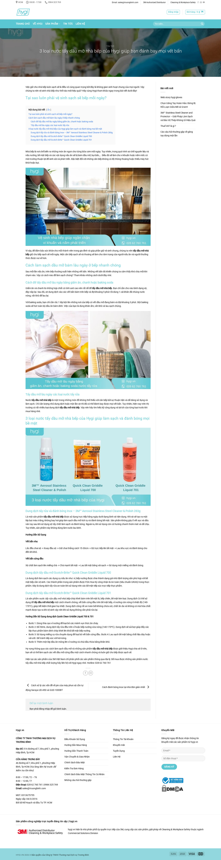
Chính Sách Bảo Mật (74, 762)
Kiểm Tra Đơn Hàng (74, 768)
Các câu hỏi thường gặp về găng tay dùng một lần (176, 134)
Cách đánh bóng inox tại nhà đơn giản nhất (124, 687)
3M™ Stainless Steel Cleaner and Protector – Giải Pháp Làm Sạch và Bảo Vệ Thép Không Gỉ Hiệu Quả (177, 116)
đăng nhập (44, 709)
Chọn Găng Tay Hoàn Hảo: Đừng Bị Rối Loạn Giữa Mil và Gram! (177, 105)
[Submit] (201, 24)
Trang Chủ (23, 23)
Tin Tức (68, 23)
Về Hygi (37, 23)
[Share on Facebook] (85, 673)
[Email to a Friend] (90, 673)
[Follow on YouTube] (204, 2)
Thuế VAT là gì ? (168, 126)
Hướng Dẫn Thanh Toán (76, 751)
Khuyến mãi (119, 745)
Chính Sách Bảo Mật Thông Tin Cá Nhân (84, 774)
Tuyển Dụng (119, 751)
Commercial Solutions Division (83, 833)
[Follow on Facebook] (198, 2)
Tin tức (110, 46)
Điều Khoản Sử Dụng (74, 739)
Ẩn (48, 110)
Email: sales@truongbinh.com (125, 2)
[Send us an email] (201, 2)
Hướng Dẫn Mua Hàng (75, 745)
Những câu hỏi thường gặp (77, 780)
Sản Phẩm (51, 23)
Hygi (74, 663)
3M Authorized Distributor (154, 2)
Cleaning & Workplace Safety (183, 2)
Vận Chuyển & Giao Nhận (77, 756)
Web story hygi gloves (171, 97)
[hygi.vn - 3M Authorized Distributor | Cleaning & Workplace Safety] (27, 12)
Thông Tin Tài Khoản (123, 739)
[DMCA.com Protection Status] (172, 788)
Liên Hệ (80, 23)
